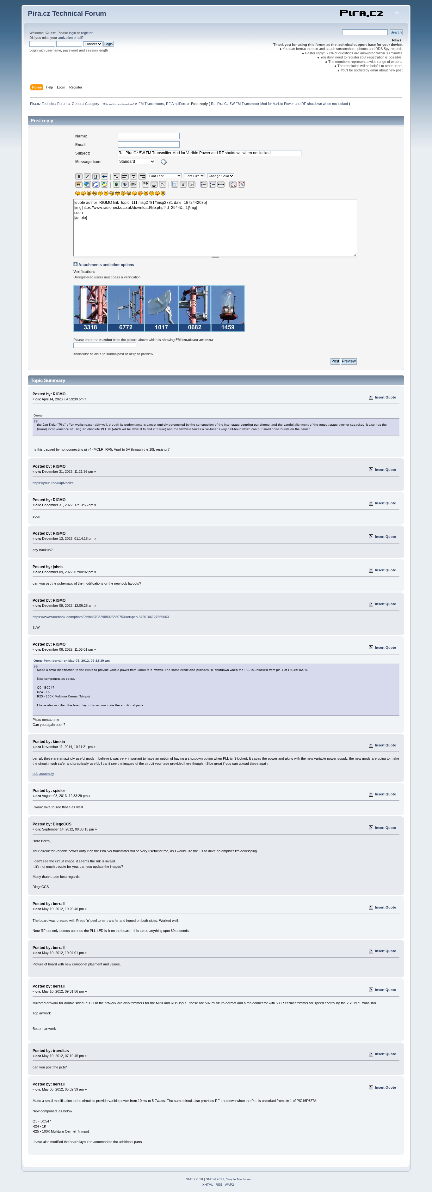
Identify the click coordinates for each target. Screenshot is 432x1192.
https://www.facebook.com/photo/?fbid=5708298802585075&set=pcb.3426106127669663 (101, 617)
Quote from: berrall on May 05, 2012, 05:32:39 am (72, 660)
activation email (70, 38)
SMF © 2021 (215, 1179)
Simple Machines (238, 1179)
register (86, 33)
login (72, 33)
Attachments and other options (106, 265)
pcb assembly (43, 773)
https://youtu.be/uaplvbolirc (53, 483)
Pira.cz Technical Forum (67, 13)
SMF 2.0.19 (194, 1179)
